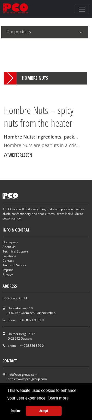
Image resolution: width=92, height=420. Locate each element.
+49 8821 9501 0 (32, 320)
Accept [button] (43, 410)
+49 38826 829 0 (32, 345)
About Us (9, 247)
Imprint (8, 270)
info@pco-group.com (22, 374)
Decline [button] (15, 410)
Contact (8, 260)
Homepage (10, 242)
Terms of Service (15, 265)
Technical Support (15, 251)
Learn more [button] (58, 398)
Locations (9, 256)
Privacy (8, 274)
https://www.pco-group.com (27, 379)
